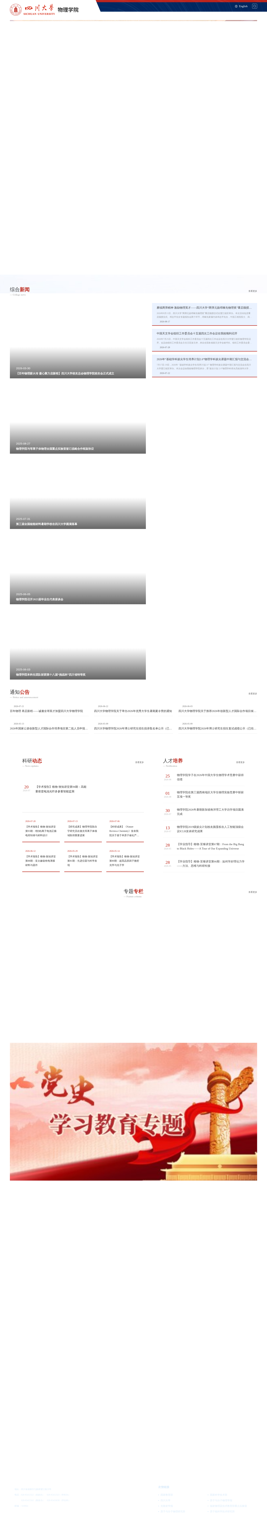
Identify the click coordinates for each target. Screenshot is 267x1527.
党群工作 (216, 13)
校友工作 (251, 13)
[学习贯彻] (133, 974)
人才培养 (182, 13)
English (243, 6)
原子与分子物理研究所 (173, 1511)
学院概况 (130, 13)
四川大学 (165, 1500)
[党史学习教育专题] (133, 1112)
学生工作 (234, 13)
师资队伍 (165, 13)
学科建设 (147, 13)
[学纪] (133, 1387)
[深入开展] (133, 1250)
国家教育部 (167, 1495)
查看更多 (252, 291)
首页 (116, 13)
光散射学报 (167, 1506)
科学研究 (199, 13)
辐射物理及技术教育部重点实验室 (228, 1506)
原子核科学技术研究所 (222, 1511)
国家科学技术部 (218, 1495)
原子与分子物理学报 (221, 1500)
